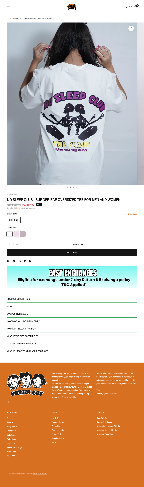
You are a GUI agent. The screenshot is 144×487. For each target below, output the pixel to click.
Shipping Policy (58, 438)
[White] (10, 234)
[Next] (76, 187)
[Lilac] (16, 234)
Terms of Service (58, 421)
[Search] (130, 7)
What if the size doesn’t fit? (22, 336)
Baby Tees (11, 426)
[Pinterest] (20, 261)
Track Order (11, 451)
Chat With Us (101, 417)
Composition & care (17, 313)
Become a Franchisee (104, 434)
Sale (9, 418)
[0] (135, 7)
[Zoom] (131, 28)
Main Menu (12, 412)
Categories (11, 434)
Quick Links (57, 412)
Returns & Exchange (104, 421)
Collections (11, 439)
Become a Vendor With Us (106, 430)
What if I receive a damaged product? (27, 351)
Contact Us (56, 426)
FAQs (54, 442)
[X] (14, 261)
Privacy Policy (57, 434)
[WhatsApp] (25, 261)
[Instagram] (10, 402)
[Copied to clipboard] (31, 261)
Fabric (10, 306)
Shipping (18, 208)
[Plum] (23, 234)
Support (10, 443)
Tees (9, 422)
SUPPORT (101, 412)
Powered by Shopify (40, 473)
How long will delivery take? (23, 321)
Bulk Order (11, 455)
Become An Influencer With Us (108, 426)
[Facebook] (8, 261)
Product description (18, 298)
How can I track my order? (21, 328)
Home (9, 18)
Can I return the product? (21, 343)
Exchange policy (58, 430)
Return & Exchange (14, 447)
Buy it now (72, 252)
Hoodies (10, 430)
